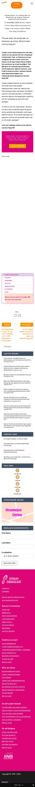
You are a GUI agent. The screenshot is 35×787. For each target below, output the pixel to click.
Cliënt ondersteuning (11, 675)
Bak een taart (8, 741)
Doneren (16, 5)
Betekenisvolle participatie (13, 687)
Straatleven (21, 31)
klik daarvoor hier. (10, 600)
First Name (6, 533)
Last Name (6, 543)
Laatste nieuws (8, 631)
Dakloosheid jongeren (11, 720)
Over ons (6, 610)
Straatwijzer (7, 659)
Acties (6, 292)
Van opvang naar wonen (12, 714)
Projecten (7, 277)
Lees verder (17, 146)
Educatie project (9, 684)
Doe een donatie (8, 735)
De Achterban (8, 289)
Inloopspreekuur (9, 644)
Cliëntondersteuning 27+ (12, 647)
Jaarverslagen (8, 619)
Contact (6, 588)
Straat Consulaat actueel (11, 274)
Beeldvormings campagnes (13, 690)
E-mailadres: (7, 552)
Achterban (6, 678)
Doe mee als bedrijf (10, 744)
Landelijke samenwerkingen (13, 681)
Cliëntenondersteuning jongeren (16, 650)
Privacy (5, 782)
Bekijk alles (7, 662)
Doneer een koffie (9, 738)
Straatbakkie (7, 693)
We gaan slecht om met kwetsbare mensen (17, 375)
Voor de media (8, 625)
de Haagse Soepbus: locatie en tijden (16, 439)
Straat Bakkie (8, 280)
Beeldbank (6, 628)
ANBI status (7, 622)
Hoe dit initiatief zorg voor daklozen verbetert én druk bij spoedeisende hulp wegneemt (16, 399)
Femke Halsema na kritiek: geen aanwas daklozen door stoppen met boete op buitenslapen (16, 368)
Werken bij (6, 613)
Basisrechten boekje (10, 656)
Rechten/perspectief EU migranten (16, 717)
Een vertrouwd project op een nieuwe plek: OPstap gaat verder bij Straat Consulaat (17, 186)
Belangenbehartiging (11, 671)
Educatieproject (9, 653)
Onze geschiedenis (9, 616)
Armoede (7, 283)
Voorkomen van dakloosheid (14, 707)
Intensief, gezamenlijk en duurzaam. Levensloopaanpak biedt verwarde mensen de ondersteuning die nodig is (17, 415)
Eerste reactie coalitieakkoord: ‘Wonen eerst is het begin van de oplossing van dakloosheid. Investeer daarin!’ (17, 259)
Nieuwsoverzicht (9, 286)
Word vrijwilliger (9, 732)
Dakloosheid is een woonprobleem (16, 711)
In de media (14, 28)
